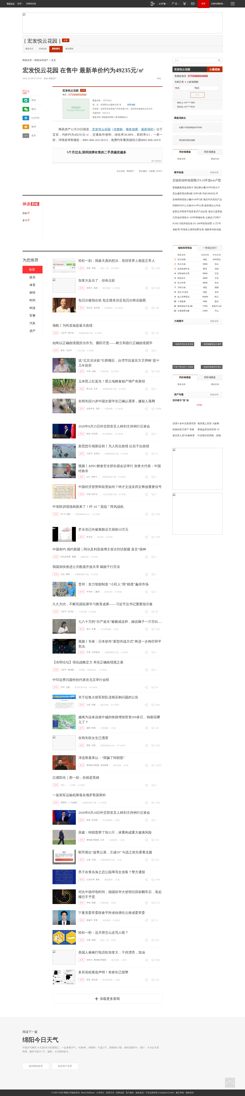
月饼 (88, 940)
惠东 (217, 301)
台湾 (88, 371)
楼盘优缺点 (180, 118)
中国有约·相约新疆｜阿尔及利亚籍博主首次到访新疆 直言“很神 (99, 549)
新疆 (74, 557)
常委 (96, 920)
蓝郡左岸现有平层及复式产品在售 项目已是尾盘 (197, 211)
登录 (204, 3)
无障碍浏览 (31, 3)
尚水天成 (182, 264)
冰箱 (94, 371)
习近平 (64, 333)
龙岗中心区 (217, 306)
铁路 (94, 728)
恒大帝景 (182, 283)
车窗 (94, 629)
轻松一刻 (104, 268)
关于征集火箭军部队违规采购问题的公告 (108, 697)
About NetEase (87, 1093)
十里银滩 (182, 301)
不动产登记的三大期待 (183, 367)
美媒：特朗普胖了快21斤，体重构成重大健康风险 (115, 832)
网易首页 (11, 3)
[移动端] (152, 3)
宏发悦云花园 (70, 90)
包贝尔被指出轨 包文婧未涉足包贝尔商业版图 (112, 300)
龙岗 (217, 269)
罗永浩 (89, 537)
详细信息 (43, 48)
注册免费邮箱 (217, 3)
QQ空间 (35, 118)
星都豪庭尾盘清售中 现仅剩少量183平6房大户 (196, 187)
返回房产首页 (65, 1066)
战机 (68, 514)
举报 (159, 78)
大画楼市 (179, 321)
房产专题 (179, 394)
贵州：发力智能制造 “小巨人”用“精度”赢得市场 (113, 584)
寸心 (63, 785)
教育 (63, 350)
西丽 (217, 287)
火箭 (88, 705)
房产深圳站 (156, 161)
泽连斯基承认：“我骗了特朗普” (101, 758)
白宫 (102, 840)
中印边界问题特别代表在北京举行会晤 (80, 680)
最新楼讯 (56, 48)
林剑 (88, 434)
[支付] (185, 3)
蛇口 (217, 297)
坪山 (217, 311)
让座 (88, 860)
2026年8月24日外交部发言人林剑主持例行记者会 (114, 812)
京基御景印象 (184, 311)
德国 (94, 903)
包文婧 (97, 308)
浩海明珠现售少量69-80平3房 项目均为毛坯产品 (197, 199)
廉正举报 (180, 1093)
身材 (88, 268)
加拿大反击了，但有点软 (96, 280)
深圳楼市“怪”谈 (180, 400)
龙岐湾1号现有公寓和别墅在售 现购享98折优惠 (196, 229)
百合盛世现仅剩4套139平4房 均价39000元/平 (195, 193)
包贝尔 (89, 308)
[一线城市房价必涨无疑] (183, 328)
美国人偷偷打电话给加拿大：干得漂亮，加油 (111, 952)
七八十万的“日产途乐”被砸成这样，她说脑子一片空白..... (120, 621)
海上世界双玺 (184, 297)
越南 (88, 728)
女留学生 (90, 408)
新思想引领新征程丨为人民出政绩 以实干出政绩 (113, 446)
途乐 (88, 629)
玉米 (96, 389)
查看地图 (131, 104)
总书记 (97, 453)
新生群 (95, 980)
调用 (68, 574)
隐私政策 (140, 1093)
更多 (33, 135)
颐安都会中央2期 (185, 306)
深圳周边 (217, 259)
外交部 (95, 434)
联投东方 (182, 278)
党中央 (71, 333)
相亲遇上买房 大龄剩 (208, 423)
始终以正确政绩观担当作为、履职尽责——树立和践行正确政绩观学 (102, 343)
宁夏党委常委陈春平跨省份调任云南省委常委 (111, 913)
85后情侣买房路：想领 (209, 435)
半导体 (89, 592)
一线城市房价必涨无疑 (183, 344)
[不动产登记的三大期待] (183, 351)
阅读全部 (214, 172)
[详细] (199, 405)
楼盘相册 (132, 129)
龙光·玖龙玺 (183, 292)
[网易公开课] (163, 3)
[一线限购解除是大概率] (211, 328)
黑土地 (89, 389)
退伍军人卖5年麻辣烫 (183, 435)
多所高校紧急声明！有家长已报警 (103, 972)
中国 (88, 494)
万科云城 (182, 287)
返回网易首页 (36, 1066)
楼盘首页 (29, 48)
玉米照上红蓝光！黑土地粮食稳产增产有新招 (111, 381)
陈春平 (89, 920)
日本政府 (96, 652)
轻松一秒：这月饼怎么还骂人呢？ (103, 932)
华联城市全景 (184, 273)
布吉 (217, 264)
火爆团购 (214, 69)
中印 (63, 687)
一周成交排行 (210, 248)
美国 (96, 288)
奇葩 (94, 268)
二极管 (97, 592)
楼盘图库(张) (108, 117)
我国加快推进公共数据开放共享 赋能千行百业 (86, 567)
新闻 (82, 268)
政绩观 (71, 670)
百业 (63, 574)
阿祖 (94, 940)
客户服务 (130, 1093)
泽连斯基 (104, 765)
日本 (88, 652)
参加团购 (69, 48)
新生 (88, 980)
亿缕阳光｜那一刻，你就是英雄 (75, 777)
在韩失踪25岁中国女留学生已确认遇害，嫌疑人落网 (116, 401)
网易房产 (53, 78)
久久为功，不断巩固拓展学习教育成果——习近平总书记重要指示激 (102, 604)
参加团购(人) (122, 117)
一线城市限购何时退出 (212, 367)
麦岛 (98, 879)
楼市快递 (179, 172)
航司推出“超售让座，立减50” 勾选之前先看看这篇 (115, 852)
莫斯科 (64, 802)
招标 (94, 705)
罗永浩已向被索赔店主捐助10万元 (103, 529)
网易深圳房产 (41, 60)
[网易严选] (175, 3)
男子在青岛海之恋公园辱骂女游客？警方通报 (111, 872)
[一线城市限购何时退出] (211, 351)
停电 (88, 903)
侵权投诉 (190, 1093)
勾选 (94, 860)
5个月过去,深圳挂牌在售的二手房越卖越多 (96, 152)
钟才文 (95, 494)
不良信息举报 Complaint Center (160, 1093)
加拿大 (89, 288)
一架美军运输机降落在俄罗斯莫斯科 (79, 795)
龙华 (217, 292)
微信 (33, 109)
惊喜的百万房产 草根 (183, 429)
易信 (33, 100)
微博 (33, 126)
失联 (98, 408)
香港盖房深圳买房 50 (208, 429)
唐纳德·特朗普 (92, 765)
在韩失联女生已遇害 (93, 738)
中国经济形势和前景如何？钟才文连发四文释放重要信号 (120, 487)
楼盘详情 (96, 117)
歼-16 (63, 514)
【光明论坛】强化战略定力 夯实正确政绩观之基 (87, 662)
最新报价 (147, 129)
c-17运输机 (72, 802)
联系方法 (110, 1093)
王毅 (68, 687)
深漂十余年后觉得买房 (184, 423)
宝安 (217, 273)
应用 (19, 3)
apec (88, 477)
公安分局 (90, 879)
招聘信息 (120, 1093)
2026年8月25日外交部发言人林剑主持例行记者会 (114, 426)
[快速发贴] (25, 91)
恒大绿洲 (182, 259)
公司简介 (100, 1093)
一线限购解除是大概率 (212, 344)
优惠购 (118, 129)
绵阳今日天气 (40, 1040)
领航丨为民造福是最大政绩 (72, 325)
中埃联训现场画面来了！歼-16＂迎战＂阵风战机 (88, 506)
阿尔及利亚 (66, 557)
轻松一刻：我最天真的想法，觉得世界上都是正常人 (116, 260)
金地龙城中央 (184, 269)
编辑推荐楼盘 (185, 248)
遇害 (88, 745)
